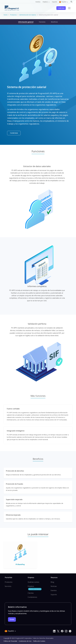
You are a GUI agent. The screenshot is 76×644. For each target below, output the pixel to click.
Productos (13, 15)
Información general (25, 22)
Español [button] (64, 2)
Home (6, 15)
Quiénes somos (33, 582)
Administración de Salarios (27, 15)
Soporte (54, 2)
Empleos (34, 587)
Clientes (31, 593)
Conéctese (61, 8)
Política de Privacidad (10, 641)
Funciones (42, 22)
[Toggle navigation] (69, 8)
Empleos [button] (45, 2)
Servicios (8, 586)
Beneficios (54, 22)
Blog (52, 582)
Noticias (54, 586)
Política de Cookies (39, 641)
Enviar (12, 619)
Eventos (38, 2)
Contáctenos (32, 597)
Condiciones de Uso (25, 641)
